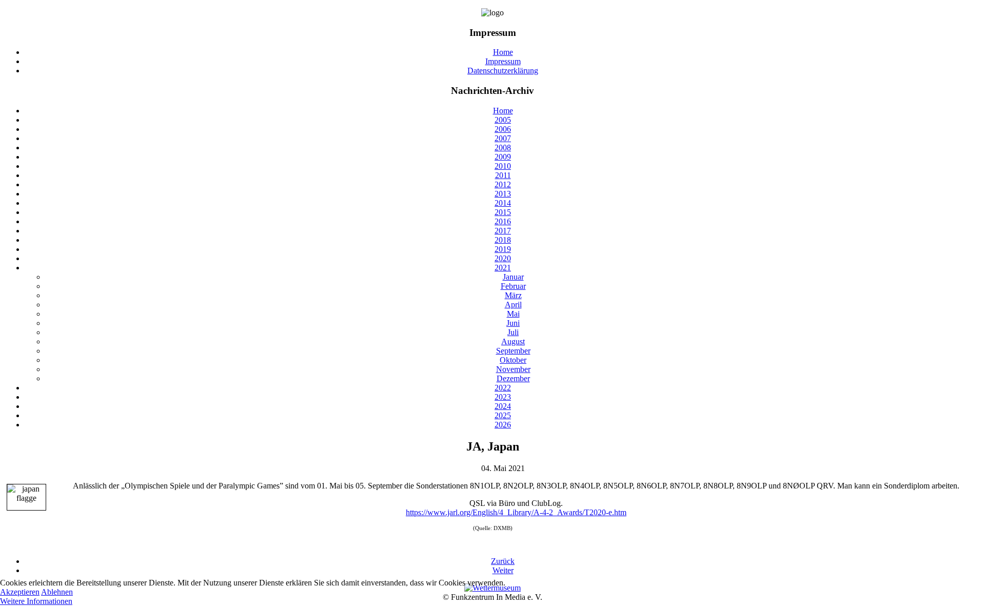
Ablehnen (57, 592)
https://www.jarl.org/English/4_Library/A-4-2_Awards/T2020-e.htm (516, 512)
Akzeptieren (20, 592)
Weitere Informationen (36, 601)
